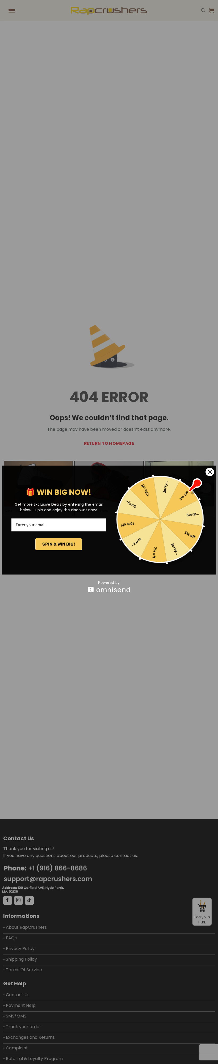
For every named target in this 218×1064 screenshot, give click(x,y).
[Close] (209, 472)
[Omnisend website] (109, 587)
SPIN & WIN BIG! (58, 544)
